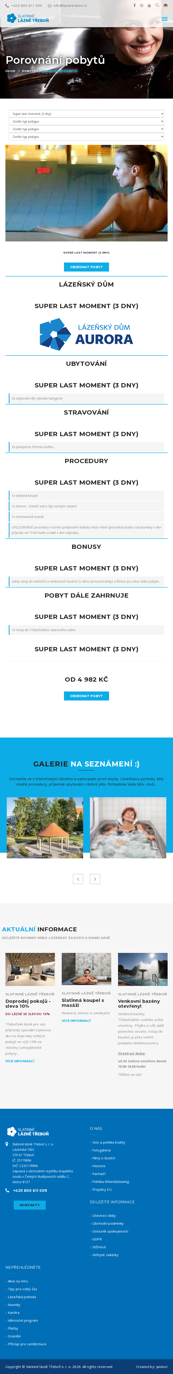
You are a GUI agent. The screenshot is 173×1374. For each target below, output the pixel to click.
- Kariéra (12, 1312)
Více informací (19, 1061)
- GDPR (96, 1239)
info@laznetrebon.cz (70, 5)
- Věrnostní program (21, 1320)
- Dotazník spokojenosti (109, 1231)
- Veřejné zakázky (104, 1255)
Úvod (10, 71)
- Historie (97, 1166)
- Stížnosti (98, 1247)
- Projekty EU (101, 1189)
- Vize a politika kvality (107, 1142)
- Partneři (97, 1173)
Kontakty (30, 1205)
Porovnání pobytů (59, 71)
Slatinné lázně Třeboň (29, 994)
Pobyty (28, 71)
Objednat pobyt (86, 267)
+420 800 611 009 (26, 5)
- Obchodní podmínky (107, 1223)
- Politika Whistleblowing (109, 1181)
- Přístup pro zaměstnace (25, 1344)
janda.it (162, 1366)
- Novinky (12, 1304)
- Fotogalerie (100, 1150)
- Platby (11, 1328)
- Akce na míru (16, 1281)
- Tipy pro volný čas (21, 1289)
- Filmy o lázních (102, 1158)
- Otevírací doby (103, 1215)
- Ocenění (13, 1336)
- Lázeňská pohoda (20, 1296)
